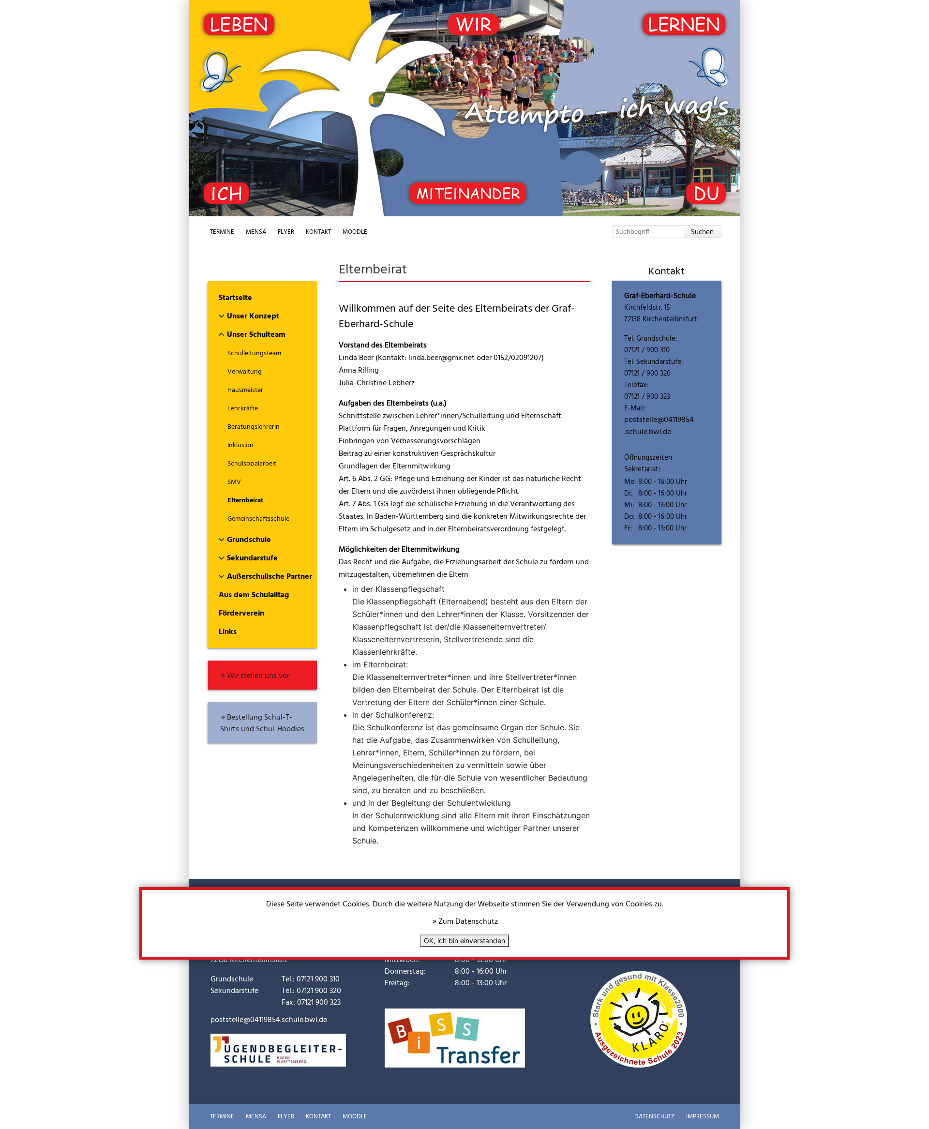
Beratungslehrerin (253, 427)
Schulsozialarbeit (251, 463)
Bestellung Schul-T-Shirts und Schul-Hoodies (262, 723)
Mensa (256, 232)
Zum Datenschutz (468, 922)
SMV (234, 482)
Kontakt (318, 232)
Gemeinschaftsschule (258, 519)
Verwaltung (244, 371)
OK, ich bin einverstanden (464, 940)
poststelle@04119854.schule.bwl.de (659, 426)
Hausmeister (245, 390)
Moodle (355, 232)
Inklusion (240, 445)
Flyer (286, 232)
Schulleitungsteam (254, 353)
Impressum (702, 1117)
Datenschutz (654, 1117)
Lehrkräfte (242, 408)
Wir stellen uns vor (258, 676)
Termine (222, 232)
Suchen (702, 232)
